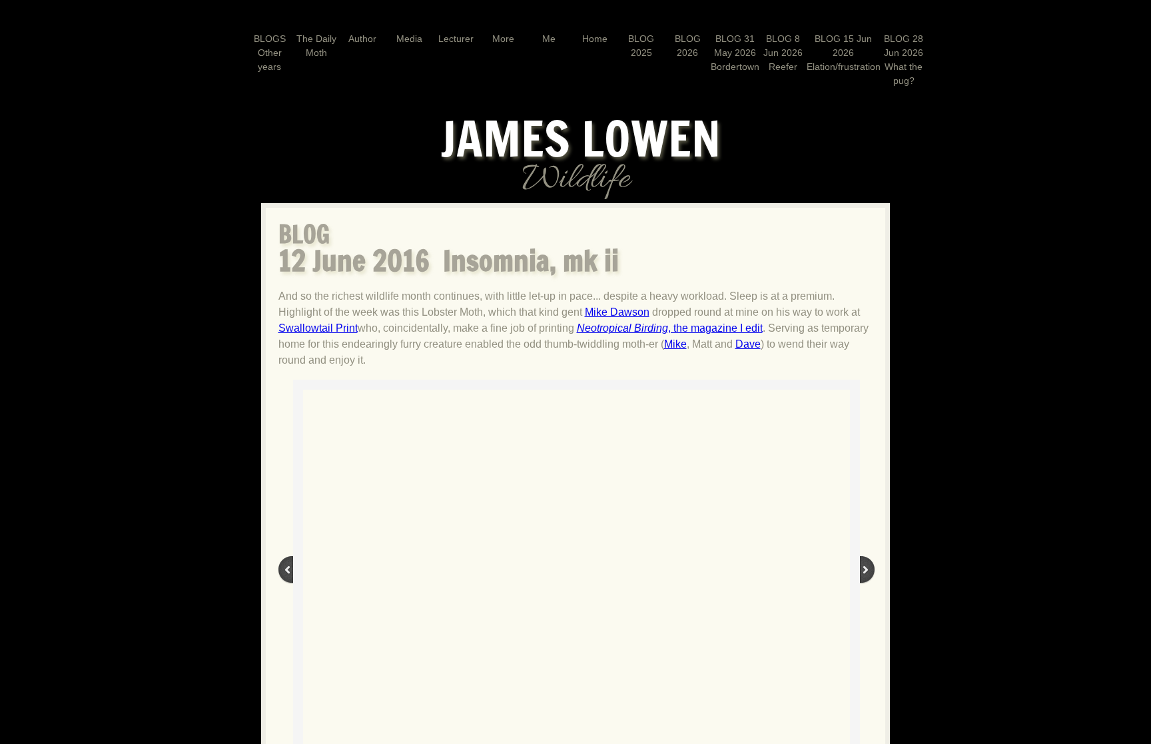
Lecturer (456, 38)
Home (594, 38)
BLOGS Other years (270, 52)
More (503, 38)
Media (409, 38)
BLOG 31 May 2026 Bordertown (735, 52)
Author (362, 38)
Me (549, 38)
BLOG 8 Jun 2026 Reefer (783, 52)
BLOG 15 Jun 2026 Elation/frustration (844, 52)
